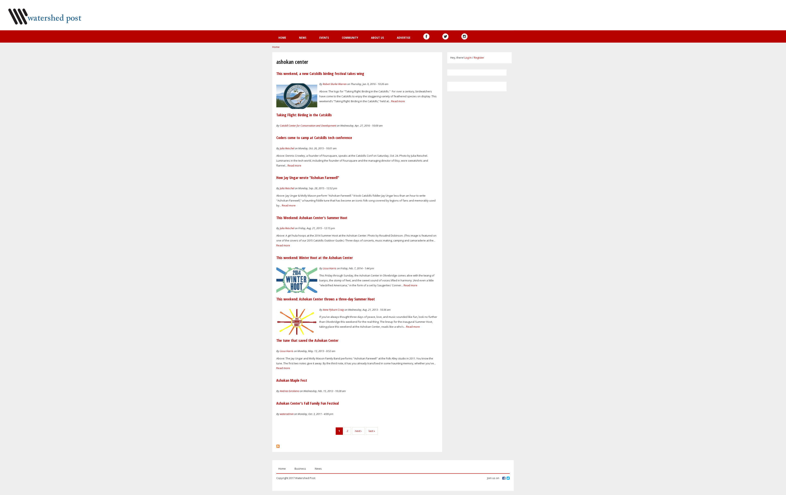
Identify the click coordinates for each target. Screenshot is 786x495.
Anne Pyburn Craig (333, 309)
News (302, 37)
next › (358, 431)
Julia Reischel (287, 148)
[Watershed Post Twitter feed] (445, 36)
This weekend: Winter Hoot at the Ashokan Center (314, 257)
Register (479, 57)
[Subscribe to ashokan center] (278, 445)
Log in (468, 57)
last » (372, 431)
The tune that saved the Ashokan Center (307, 340)
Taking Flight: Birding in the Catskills (304, 114)
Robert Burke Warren (335, 84)
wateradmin (287, 414)
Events (324, 37)
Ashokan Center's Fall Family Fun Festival (307, 403)
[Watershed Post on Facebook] (426, 36)
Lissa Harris (329, 268)
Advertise (403, 37)
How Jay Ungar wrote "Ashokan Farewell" (307, 177)
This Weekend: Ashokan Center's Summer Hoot (311, 217)
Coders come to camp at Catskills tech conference (314, 137)
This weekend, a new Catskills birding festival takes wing (320, 73)
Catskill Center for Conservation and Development (308, 125)
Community (350, 37)
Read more (398, 101)
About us (377, 37)
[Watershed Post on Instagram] (464, 36)
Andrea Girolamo (289, 391)
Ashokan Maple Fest (291, 380)
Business (300, 468)
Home (282, 37)
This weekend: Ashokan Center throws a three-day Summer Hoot (325, 299)
